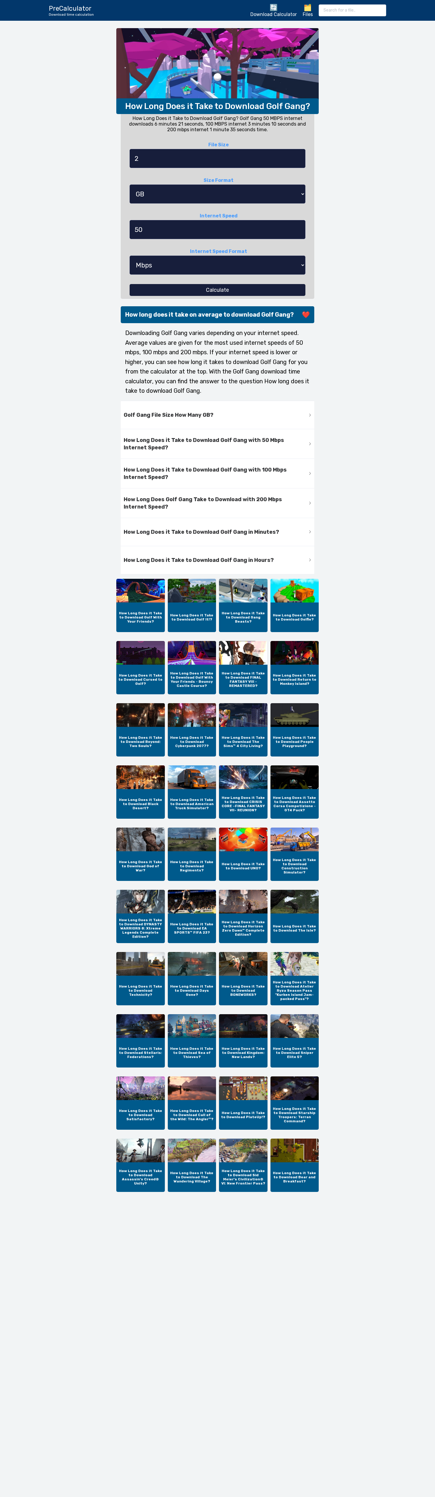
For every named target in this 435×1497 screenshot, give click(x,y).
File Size (218, 145)
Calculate (217, 290)
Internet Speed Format (218, 251)
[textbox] (352, 10)
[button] (217, 415)
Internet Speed (219, 216)
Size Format (218, 180)
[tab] (217, 415)
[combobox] (352, 10)
